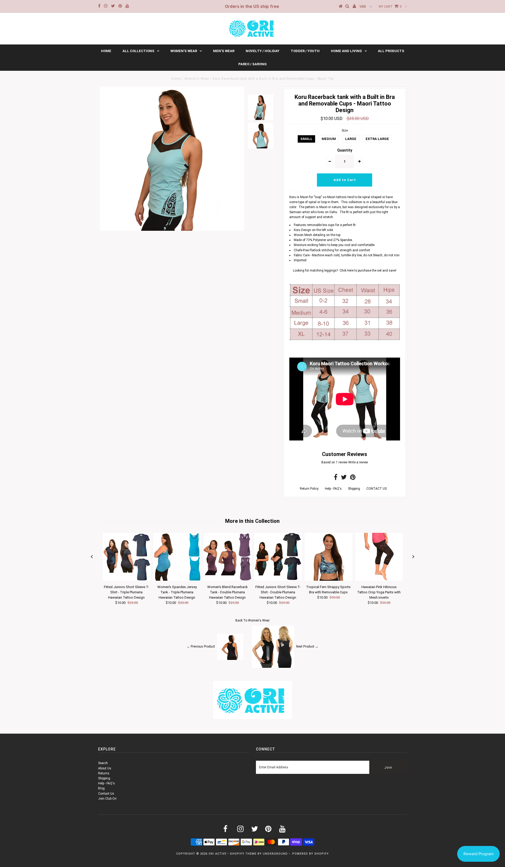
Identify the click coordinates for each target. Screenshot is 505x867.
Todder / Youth (305, 51)
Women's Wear (183, 51)
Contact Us (106, 793)
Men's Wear (223, 51)
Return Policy (309, 488)
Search (103, 763)
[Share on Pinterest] (353, 478)
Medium (329, 139)
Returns (103, 773)
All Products (391, 51)
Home (106, 51)
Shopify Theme (243, 853)
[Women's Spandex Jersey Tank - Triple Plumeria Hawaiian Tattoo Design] (177, 580)
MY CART (390, 6)
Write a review (358, 462)
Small (306, 139)
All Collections (138, 51)
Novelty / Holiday (262, 51)
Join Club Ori (107, 798)
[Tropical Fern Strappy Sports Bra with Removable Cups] (328, 580)
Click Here (347, 270)
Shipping (354, 488)
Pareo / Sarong (252, 64)
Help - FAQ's (333, 488)
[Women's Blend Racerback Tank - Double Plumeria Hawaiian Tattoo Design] (227, 580)
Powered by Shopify (310, 853)
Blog (101, 788)
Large (350, 139)
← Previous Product (201, 646)
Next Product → (307, 646)
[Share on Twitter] (344, 478)
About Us (104, 768)
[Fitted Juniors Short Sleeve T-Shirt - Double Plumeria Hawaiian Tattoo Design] (278, 580)
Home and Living (346, 51)
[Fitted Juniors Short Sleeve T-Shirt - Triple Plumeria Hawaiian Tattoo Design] (126, 580)
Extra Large (377, 139)
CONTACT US (376, 488)
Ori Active (217, 853)
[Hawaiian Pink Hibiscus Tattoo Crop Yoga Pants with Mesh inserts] (379, 580)
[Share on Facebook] (335, 478)
